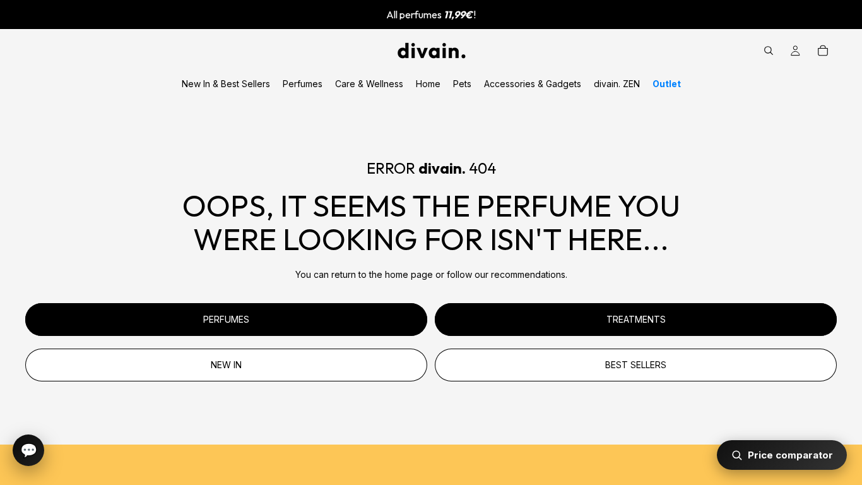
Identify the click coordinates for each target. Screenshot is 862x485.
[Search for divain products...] (768, 50)
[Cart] (823, 50)
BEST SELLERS (635, 364)
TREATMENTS (636, 319)
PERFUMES (226, 319)
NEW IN (226, 364)
